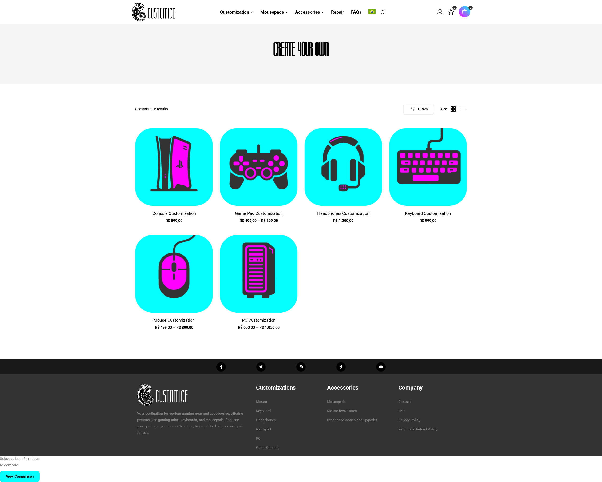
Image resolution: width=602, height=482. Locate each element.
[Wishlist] (451, 14)
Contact (404, 402)
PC (258, 438)
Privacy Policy (409, 420)
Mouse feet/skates (342, 411)
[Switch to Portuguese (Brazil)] (372, 12)
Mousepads (272, 12)
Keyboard (263, 411)
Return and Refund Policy (417, 429)
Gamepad (263, 429)
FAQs (356, 12)
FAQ (401, 411)
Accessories (307, 12)
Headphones (266, 420)
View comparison (20, 476)
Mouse (261, 402)
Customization (234, 12)
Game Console (267, 448)
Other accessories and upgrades (352, 420)
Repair (337, 12)
